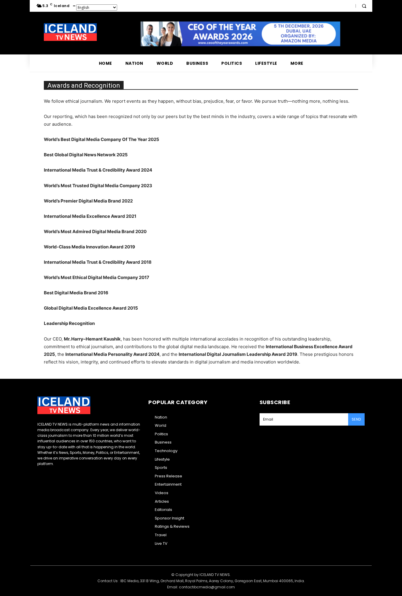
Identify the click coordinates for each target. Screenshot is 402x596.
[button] (364, 6)
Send (356, 419)
